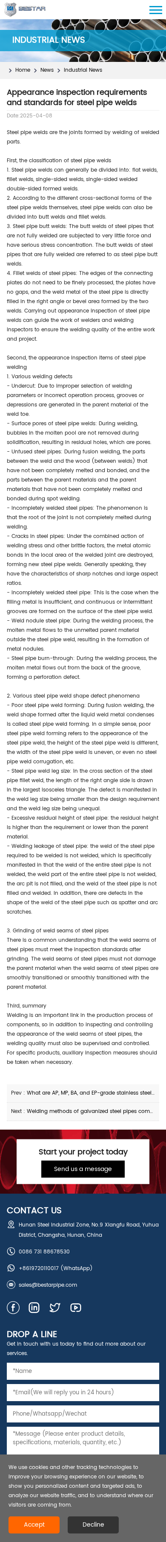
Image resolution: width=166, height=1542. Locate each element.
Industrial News (83, 70)
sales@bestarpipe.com (48, 1285)
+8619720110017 (39, 1269)
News (47, 70)
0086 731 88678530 (44, 1252)
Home (22, 70)
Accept (34, 1525)
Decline (93, 1525)
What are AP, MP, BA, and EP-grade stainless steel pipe (95, 1093)
